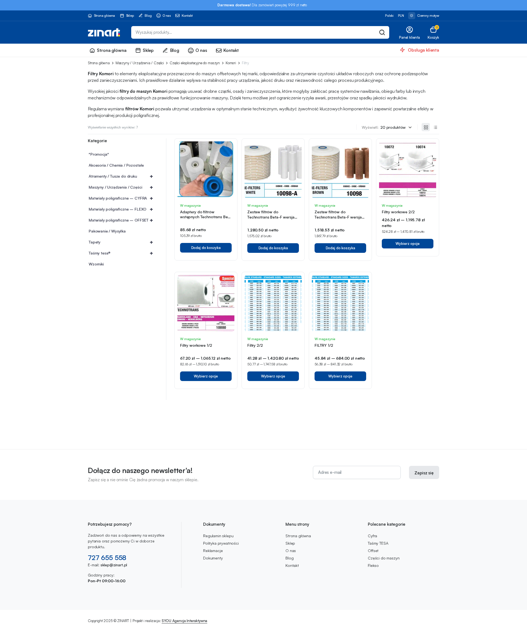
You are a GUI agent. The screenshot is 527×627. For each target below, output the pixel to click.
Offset (373, 550)
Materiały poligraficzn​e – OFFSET (121, 220)
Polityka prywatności (221, 543)
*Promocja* (99, 154)
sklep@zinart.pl (113, 564)
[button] (433, 32)
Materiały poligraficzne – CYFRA (121, 198)
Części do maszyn (383, 558)
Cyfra (372, 535)
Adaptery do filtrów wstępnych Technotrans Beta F (205, 216)
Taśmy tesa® (121, 253)
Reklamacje (213, 550)
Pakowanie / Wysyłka (107, 231)
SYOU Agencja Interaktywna (184, 620)
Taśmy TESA (378, 543)
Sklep (130, 15)
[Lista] (435, 127)
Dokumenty (213, 558)
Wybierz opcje (407, 243)
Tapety (121, 242)
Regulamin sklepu (218, 535)
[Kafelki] (426, 127)
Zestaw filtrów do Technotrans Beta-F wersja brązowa (338, 216)
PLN (401, 15)
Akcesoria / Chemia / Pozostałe (116, 165)
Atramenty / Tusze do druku (121, 176)
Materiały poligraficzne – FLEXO (121, 209)
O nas (166, 15)
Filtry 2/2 (255, 345)
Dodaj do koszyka (206, 247)
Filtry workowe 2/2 (398, 211)
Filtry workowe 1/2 (196, 345)
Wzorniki (96, 264)
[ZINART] (104, 32)
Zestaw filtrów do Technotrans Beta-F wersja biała (271, 216)
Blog (148, 15)
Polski (389, 15)
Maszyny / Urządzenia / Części (140, 63)
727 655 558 (107, 557)
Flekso (373, 565)
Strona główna (104, 15)
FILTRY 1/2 (324, 345)
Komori (231, 63)
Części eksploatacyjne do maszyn (195, 63)
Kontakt (187, 15)
